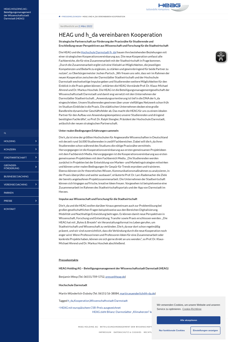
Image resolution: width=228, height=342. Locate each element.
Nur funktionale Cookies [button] (172, 330)
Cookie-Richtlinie (191, 309)
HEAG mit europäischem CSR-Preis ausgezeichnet (90, 307)
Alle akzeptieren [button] (188, 320)
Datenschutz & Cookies (127, 332)
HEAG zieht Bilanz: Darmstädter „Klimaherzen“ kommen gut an (130, 312)
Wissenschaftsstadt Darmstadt (109, 300)
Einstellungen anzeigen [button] (205, 330)
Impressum (105, 332)
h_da (70, 300)
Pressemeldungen (71, 16)
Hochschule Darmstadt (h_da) (99, 52)
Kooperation (81, 300)
